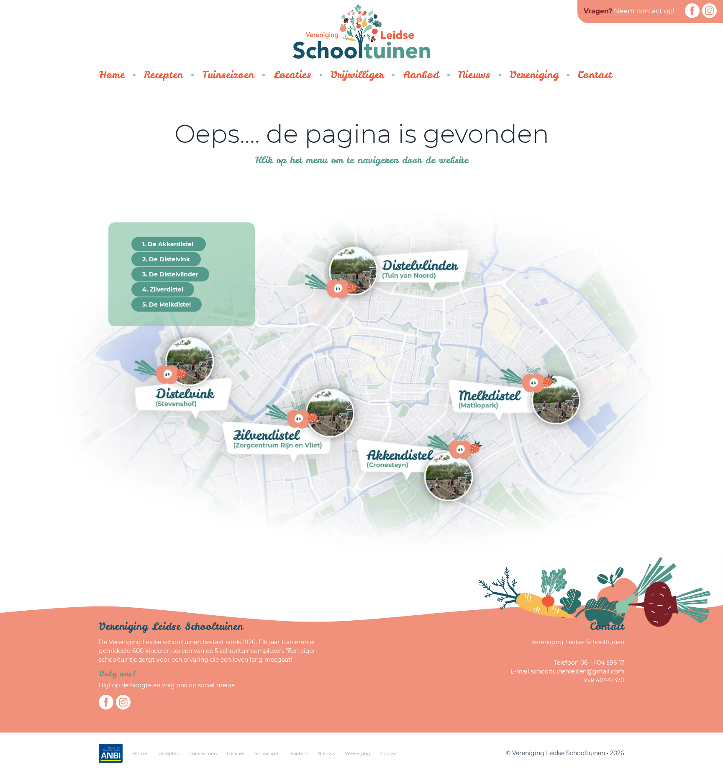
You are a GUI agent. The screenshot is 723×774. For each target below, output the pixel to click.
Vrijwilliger (357, 75)
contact (650, 11)
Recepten (163, 75)
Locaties (292, 75)
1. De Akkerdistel (168, 244)
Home (112, 75)
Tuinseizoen (228, 75)
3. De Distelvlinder (170, 274)
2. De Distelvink (166, 259)
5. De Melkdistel (166, 304)
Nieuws (474, 75)
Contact (595, 75)
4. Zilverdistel (162, 289)
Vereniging (534, 75)
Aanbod (421, 75)
